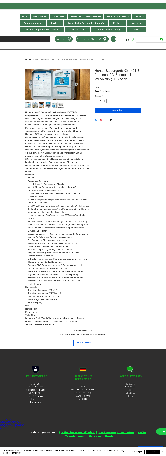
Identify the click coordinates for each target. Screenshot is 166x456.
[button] (136, 29)
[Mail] (113, 39)
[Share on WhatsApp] (106, 120)
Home (28, 59)
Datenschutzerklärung (15, 452)
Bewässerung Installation (116, 432)
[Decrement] (96, 101)
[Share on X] (111, 120)
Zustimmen (153, 451)
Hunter (110, 436)
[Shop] (127, 39)
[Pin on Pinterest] (101, 120)
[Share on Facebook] (96, 120)
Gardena (95, 436)
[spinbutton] (100, 101)
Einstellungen (136, 451)
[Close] (162, 451)
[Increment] (104, 101)
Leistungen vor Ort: (44, 432)
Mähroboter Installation (78, 432)
